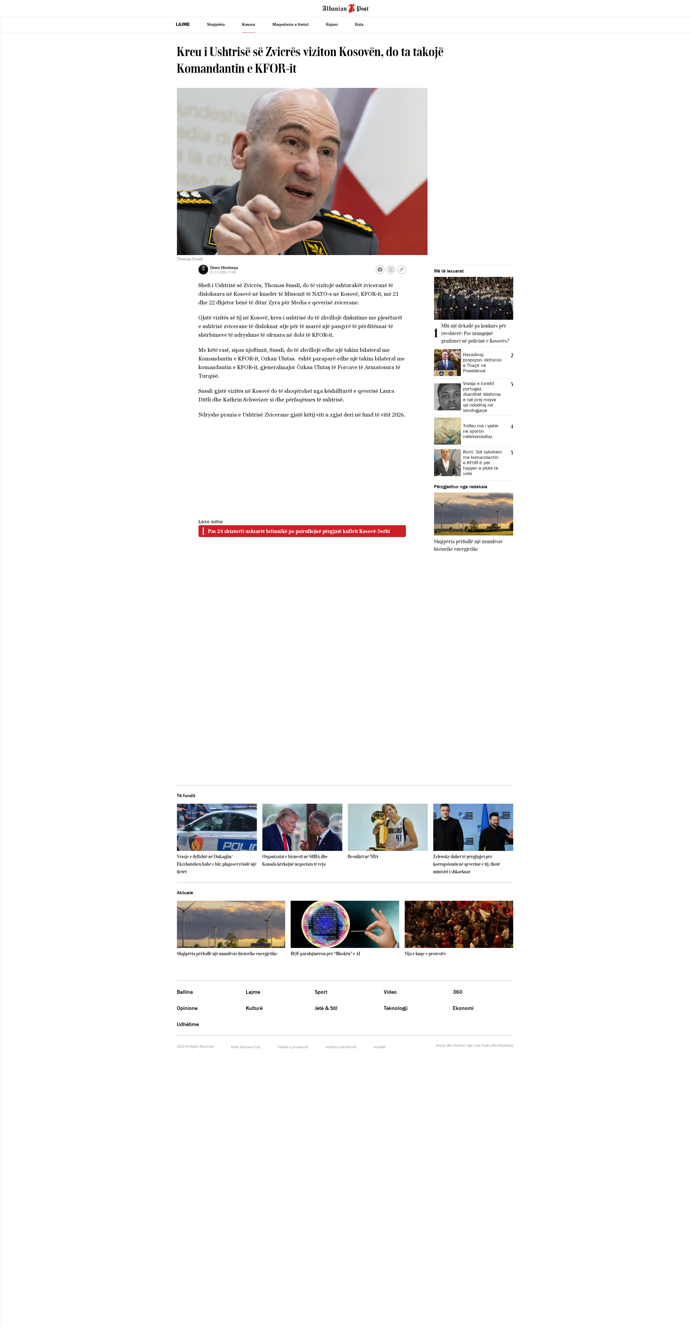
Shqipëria (216, 24)
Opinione (187, 1008)
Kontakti (380, 1047)
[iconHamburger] (14, 7)
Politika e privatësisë (293, 1047)
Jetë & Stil (326, 1008)
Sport (321, 992)
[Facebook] (380, 269)
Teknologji (396, 1008)
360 (458, 992)
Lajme (183, 24)
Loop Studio (482, 1045)
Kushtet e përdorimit (341, 1047)
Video (390, 992)
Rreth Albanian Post (245, 1047)
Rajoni (332, 24)
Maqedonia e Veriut (290, 24)
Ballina (185, 992)
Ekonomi (463, 1008)
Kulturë (254, 1008)
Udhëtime (188, 1024)
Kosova (248, 24)
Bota (359, 24)
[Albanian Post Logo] (345, 7)
